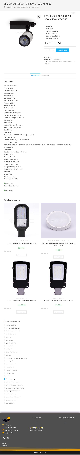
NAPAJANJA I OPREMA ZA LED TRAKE (16, 358)
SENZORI (8, 376)
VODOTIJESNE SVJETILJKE (13, 397)
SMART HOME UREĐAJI (13, 382)
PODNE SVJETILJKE (11, 370)
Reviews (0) (45, 76)
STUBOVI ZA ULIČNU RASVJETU (15, 388)
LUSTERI (8, 355)
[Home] (4, 7)
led (57, 62)
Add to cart (62, 50)
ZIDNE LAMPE (10, 403)
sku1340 (70, 62)
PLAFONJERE (63, 241)
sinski (66, 62)
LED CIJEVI (9, 337)
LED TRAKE (9, 349)
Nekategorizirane (11, 361)
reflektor (61, 62)
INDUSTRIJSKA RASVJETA (13, 328)
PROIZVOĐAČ (10, 373)
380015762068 (52, 62)
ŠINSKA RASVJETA (55, 59)
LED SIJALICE (9, 346)
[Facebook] (4, 438)
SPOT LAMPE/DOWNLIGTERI (14, 385)
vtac (49, 64)
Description (35, 76)
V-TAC (26, 241)
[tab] (35, 76)
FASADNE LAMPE (11, 325)
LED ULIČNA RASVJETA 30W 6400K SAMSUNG (21, 243)
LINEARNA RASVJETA (12, 352)
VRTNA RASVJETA (11, 400)
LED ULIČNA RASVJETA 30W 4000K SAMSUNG (21, 300)
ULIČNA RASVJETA (20, 241)
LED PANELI (9, 340)
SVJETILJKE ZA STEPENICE (13, 391)
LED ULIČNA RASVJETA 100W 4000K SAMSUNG (59, 300)
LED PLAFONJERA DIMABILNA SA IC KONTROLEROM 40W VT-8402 (58, 244)
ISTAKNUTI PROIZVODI (53, 241)
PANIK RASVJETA (11, 364)
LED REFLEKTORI (11, 343)
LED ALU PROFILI (11, 334)
